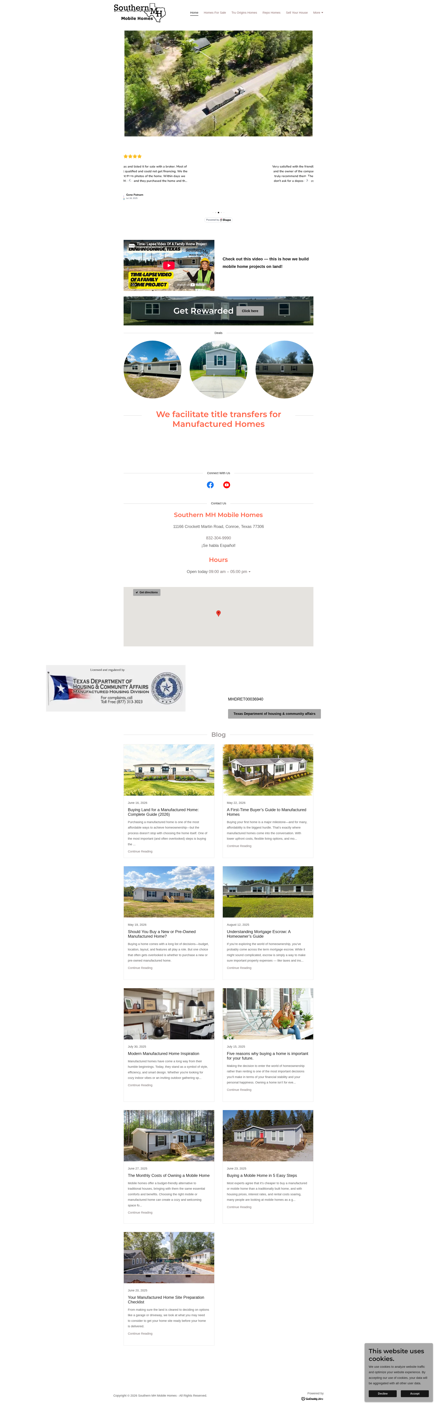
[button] (318, 13)
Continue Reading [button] (140, 851)
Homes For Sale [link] (215, 12)
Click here (250, 311)
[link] (139, 12)
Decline (383, 1393)
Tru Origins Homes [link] (244, 12)
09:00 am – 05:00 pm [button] (228, 571)
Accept (414, 1393)
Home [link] (194, 12)
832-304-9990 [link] (218, 538)
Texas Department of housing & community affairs (274, 714)
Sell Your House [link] (297, 12)
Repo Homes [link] (271, 12)
